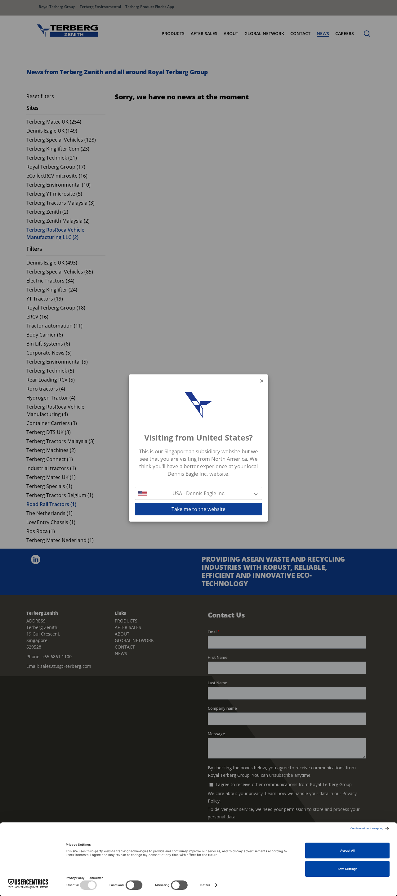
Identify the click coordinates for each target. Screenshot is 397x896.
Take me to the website (198, 509)
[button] (198, 493)
